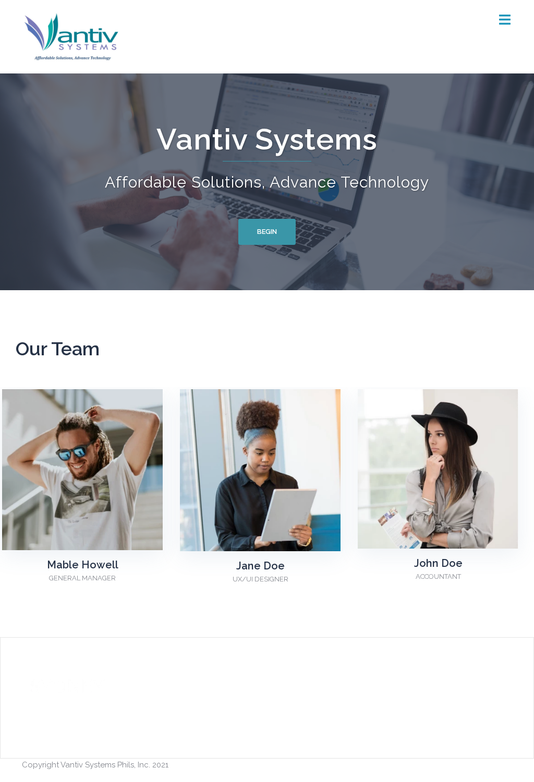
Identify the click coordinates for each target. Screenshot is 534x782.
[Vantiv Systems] (73, 36)
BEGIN (267, 231)
